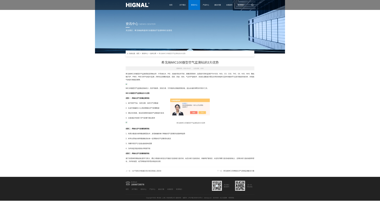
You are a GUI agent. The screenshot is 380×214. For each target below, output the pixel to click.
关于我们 (182, 5)
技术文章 (153, 53)
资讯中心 (194, 5)
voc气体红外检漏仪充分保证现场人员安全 (146, 171)
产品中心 (206, 5)
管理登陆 (231, 198)
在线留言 (229, 5)
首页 (170, 5)
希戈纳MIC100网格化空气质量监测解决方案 (238, 171)
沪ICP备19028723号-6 (195, 198)
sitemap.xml (207, 198)
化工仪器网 (223, 198)
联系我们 (241, 5)
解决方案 (218, 5)
